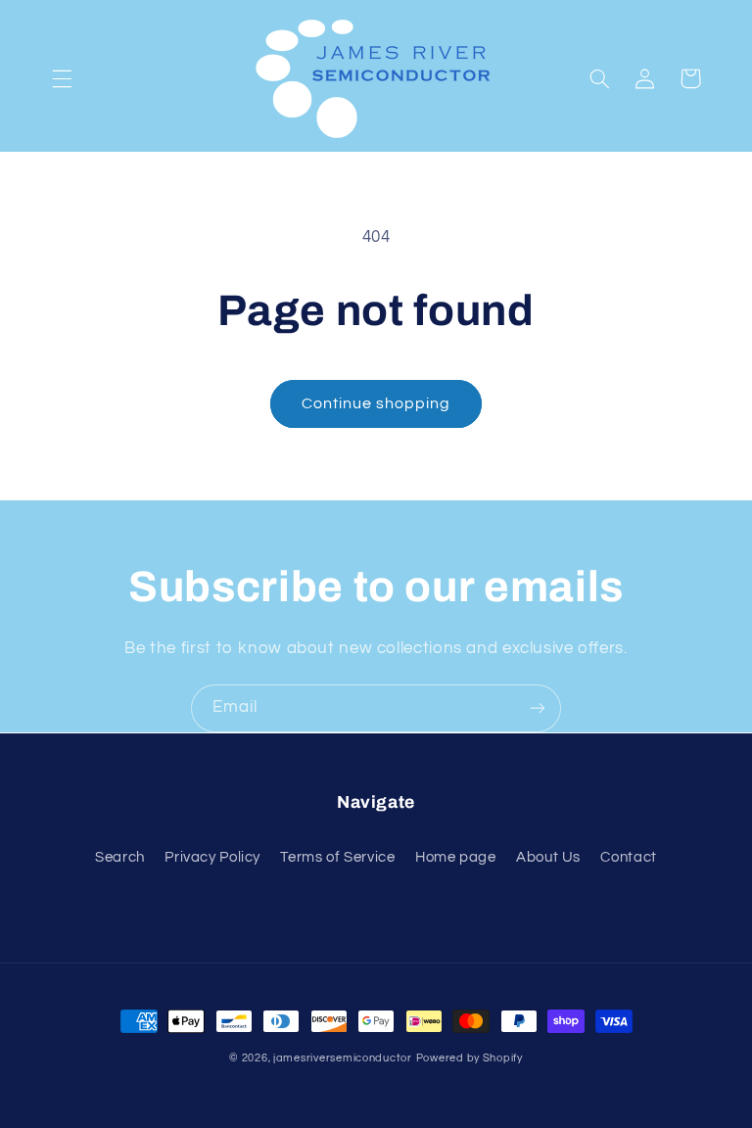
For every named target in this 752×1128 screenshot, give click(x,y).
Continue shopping (376, 403)
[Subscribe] (537, 708)
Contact (628, 857)
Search (120, 857)
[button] (61, 78)
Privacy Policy (212, 857)
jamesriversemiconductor (342, 1058)
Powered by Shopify (469, 1058)
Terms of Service (337, 857)
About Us (548, 857)
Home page (455, 857)
